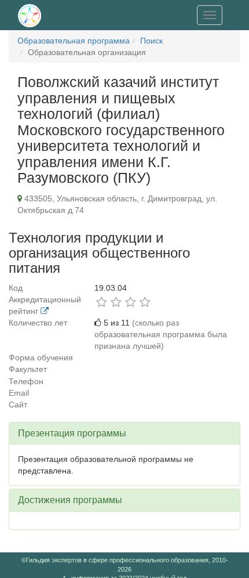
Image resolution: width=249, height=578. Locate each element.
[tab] (124, 433)
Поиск (151, 40)
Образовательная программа (73, 40)
